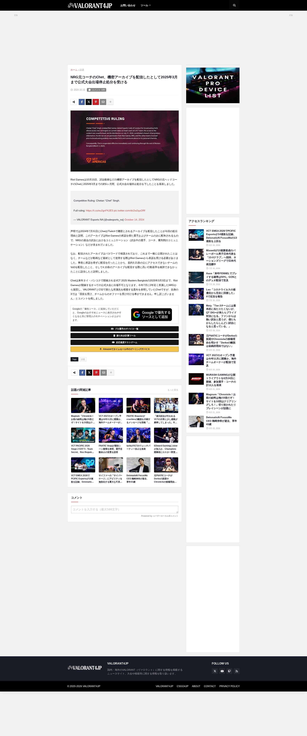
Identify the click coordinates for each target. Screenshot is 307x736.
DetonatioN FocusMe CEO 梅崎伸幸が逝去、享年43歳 (137, 478)
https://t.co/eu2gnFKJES (99, 210)
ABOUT (196, 686)
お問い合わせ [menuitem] (127, 5)
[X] (89, 102)
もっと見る (173, 390)
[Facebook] (82, 102)
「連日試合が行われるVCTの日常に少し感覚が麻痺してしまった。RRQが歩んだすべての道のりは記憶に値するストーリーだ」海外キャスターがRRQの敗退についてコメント (166, 419)
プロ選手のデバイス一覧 (126, 329)
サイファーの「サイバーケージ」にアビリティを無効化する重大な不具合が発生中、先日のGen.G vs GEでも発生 (110, 478)
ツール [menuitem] (144, 5)
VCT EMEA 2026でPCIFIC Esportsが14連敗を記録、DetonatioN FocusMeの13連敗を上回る (82, 478)
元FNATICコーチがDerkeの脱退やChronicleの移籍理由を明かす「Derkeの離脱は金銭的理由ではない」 (165, 478)
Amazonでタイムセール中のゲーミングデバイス (126, 349)
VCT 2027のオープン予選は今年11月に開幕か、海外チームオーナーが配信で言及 (111, 419)
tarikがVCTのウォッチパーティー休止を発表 (138, 447)
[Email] (103, 102)
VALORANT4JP (164, 686)
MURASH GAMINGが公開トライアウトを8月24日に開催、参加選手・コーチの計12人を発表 (221, 380)
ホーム (74, 70)
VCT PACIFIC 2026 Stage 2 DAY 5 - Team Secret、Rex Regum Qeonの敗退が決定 (82, 449)
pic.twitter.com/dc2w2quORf (129, 210)
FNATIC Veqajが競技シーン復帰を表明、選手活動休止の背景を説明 (110, 449)
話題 (82, 70)
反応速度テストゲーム (126, 342)
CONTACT (210, 686)
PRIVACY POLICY (229, 686)
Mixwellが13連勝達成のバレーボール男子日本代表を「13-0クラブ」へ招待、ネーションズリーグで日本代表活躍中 (221, 257)
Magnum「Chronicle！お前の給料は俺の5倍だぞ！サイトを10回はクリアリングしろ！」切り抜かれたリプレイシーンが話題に (83, 419)
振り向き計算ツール (126, 335)
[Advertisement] (212, 160)
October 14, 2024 (134, 219)
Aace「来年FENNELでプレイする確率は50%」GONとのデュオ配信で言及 (221, 277)
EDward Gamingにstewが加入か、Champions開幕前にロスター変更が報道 (165, 449)
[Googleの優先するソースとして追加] (151, 314)
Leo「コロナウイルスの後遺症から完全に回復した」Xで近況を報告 (221, 293)
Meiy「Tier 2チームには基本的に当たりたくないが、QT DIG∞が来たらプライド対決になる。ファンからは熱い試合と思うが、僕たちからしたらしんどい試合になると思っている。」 (221, 316)
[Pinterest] (96, 102)
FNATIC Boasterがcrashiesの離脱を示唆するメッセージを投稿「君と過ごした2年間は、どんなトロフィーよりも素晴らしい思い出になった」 (138, 419)
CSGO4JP (182, 686)
